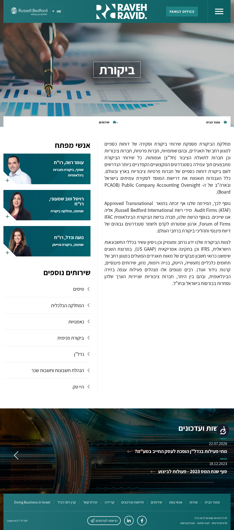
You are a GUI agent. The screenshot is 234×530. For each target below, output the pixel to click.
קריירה (109, 502)
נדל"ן (79, 354)
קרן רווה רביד (66, 502)
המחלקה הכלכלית (67, 305)
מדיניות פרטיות (219, 523)
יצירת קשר (90, 502)
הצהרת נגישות (187, 523)
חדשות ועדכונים (132, 502)
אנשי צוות (175, 502)
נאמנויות (76, 321)
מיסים (78, 289)
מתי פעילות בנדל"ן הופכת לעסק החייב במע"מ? (180, 451)
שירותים (104, 122)
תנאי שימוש (203, 523)
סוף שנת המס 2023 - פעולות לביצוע (192, 471)
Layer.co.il (12, 520)
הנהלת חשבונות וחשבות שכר (57, 370)
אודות (193, 502)
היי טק (78, 387)
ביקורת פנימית (70, 338)
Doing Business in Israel (32, 502)
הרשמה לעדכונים (106, 520)
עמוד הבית (213, 122)
